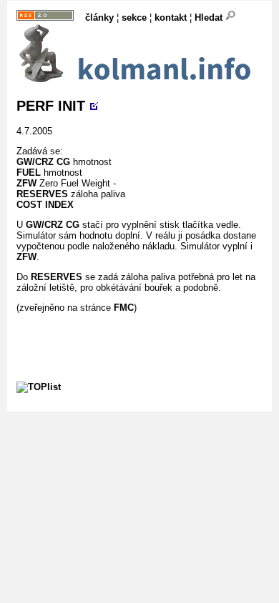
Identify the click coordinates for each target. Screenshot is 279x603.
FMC (124, 307)
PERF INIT (50, 106)
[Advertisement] (147, 331)
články (99, 17)
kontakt (171, 17)
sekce (134, 17)
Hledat (210, 17)
